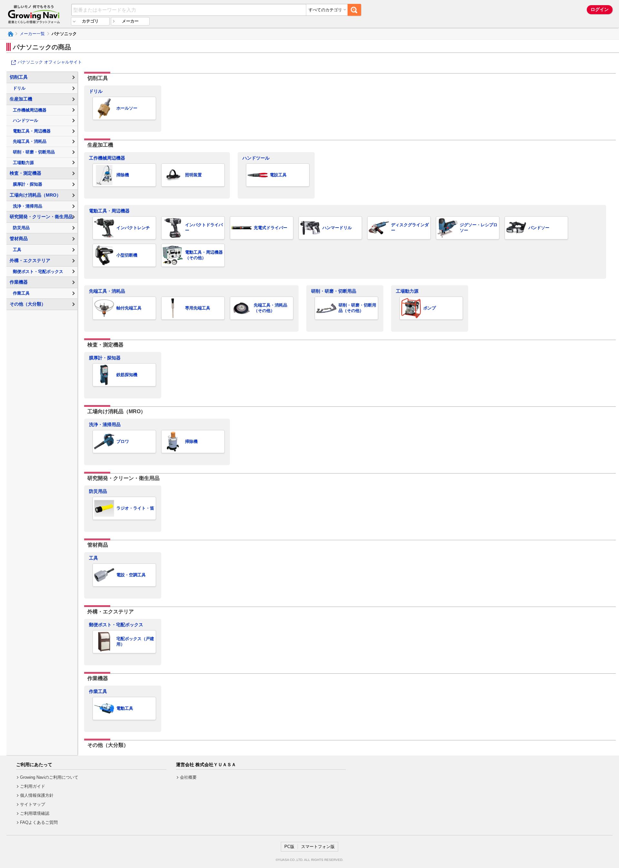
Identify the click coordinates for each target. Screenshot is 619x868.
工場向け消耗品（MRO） (35, 195)
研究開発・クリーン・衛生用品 (41, 216)
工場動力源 (407, 291)
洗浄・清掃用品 (105, 424)
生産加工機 (21, 99)
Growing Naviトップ (10, 34)
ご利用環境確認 (34, 813)
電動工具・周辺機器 (109, 210)
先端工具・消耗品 (107, 291)
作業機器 (19, 282)
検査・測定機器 (25, 173)
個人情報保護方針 (37, 795)
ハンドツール (256, 158)
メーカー (130, 21)
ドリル (96, 91)
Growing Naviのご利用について (49, 777)
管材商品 (19, 238)
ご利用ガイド (32, 786)
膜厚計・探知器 (105, 357)
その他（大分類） (28, 304)
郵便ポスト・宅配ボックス (116, 624)
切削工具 (19, 77)
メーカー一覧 (32, 33)
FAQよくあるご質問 (39, 822)
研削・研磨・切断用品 (333, 291)
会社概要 (188, 777)
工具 (93, 558)
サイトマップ (32, 804)
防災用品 (98, 491)
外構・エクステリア (30, 260)
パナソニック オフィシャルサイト (50, 62)
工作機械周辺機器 (107, 158)
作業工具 (98, 691)
